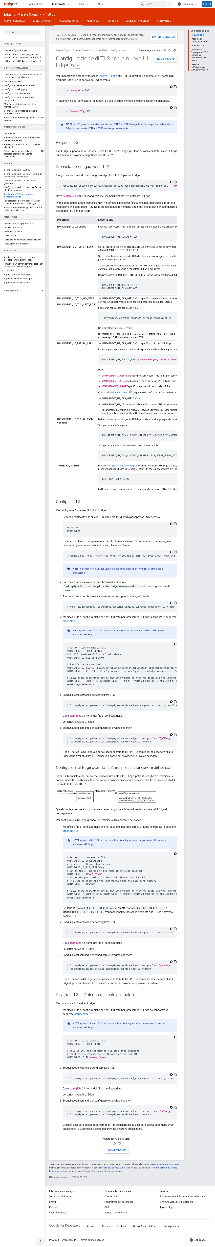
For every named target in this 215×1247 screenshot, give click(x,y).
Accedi (207, 4)
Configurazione (68, 21)
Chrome (106, 1226)
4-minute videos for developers (176, 1202)
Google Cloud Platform (145, 1226)
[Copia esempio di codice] (175, 87)
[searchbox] (22, 32)
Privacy (53, 1240)
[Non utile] (174, 50)
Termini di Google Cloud (91, 1240)
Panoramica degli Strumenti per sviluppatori (183, 1196)
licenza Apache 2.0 (112, 1167)
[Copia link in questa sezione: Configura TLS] (83, 502)
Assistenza (164, 21)
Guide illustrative (137, 21)
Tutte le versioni (14, 21)
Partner (53, 1207)
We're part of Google (60, 1196)
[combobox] (156, 4)
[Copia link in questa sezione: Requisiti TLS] (81, 143)
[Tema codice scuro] (171, 87)
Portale (113, 21)
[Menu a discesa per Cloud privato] (70, 4)
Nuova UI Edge (108, 76)
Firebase (121, 1226)
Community (110, 1196)
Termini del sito (68, 1240)
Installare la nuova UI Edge (122, 392)
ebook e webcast (58, 1212)
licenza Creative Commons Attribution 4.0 (162, 1164)
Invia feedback (166, 59)
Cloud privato (58, 4)
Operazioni (93, 21)
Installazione (41, 21)
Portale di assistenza (115, 1212)
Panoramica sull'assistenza (119, 1202)
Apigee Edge (36, 4)
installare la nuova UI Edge (121, 465)
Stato (107, 1207)
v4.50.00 (49, 14)
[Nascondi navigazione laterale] (40, 1241)
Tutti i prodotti (171, 1226)
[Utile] (169, 50)
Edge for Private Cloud (21, 14)
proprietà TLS (71, 621)
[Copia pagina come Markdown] (73, 65)
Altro (100, 4)
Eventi (52, 1202)
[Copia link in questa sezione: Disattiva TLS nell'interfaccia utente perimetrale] (138, 995)
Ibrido (81, 4)
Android (91, 1226)
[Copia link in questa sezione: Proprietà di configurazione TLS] (112, 167)
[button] (22, 81)
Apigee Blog (166, 1207)
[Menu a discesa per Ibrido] (89, 4)
